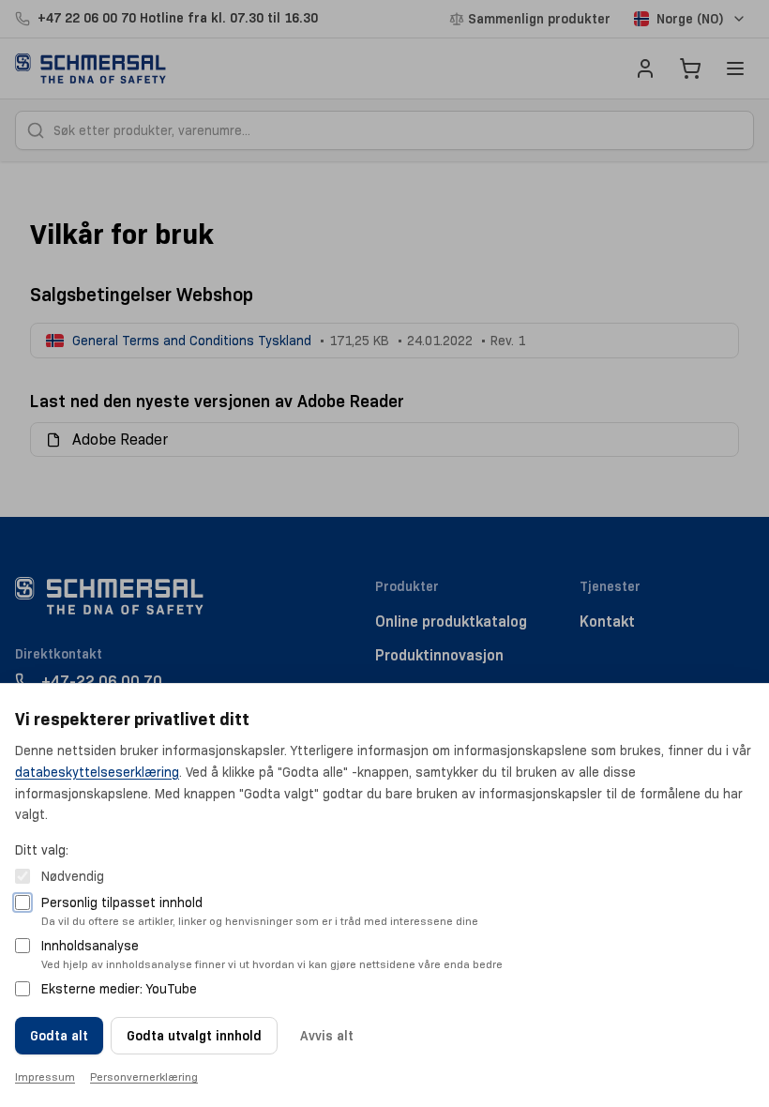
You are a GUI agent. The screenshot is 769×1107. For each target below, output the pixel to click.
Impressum (45, 1076)
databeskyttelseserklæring (97, 772)
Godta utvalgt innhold (194, 1035)
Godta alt (59, 1035)
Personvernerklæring (144, 1076)
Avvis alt (327, 1035)
